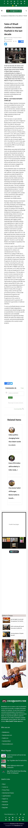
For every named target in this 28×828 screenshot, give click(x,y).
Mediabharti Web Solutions (17, 823)
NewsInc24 (5, 804)
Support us (5, 798)
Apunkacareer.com (7, 735)
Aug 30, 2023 (9, 41)
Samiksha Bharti (6, 741)
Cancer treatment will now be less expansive (16, 756)
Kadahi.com (5, 738)
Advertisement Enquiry (8, 793)
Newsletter (5, 801)
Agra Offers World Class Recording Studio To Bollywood (16, 772)
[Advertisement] (14, 366)
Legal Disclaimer (6, 796)
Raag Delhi (5, 807)
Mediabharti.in (5, 732)
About (3, 784)
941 (16, 41)
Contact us (5, 787)
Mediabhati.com (18, 825)
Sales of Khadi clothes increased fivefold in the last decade (13, 29)
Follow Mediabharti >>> (9, 814)
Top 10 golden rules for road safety (17, 760)
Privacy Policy (5, 790)
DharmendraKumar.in (7, 744)
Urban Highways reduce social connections (15, 766)
